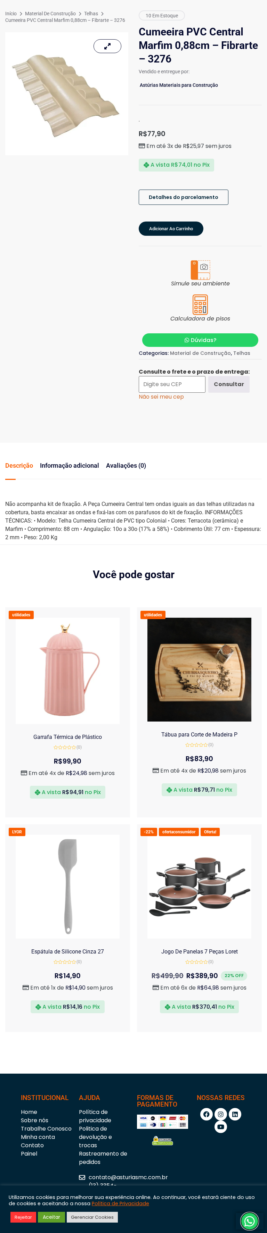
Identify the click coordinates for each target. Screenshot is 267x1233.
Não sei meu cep (161, 397)
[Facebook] (206, 1114)
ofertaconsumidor (178, 832)
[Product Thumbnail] (107, 46)
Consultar (229, 384)
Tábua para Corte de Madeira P (199, 734)
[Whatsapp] (249, 1221)
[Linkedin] (235, 1114)
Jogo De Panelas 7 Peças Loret (199, 951)
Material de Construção (50, 13)
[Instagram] (221, 1114)
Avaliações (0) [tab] (126, 465)
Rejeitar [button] (23, 1217)
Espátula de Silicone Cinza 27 (67, 951)
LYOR (17, 832)
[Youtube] (221, 1126)
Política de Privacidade (120, 1203)
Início (11, 13)
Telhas (91, 13)
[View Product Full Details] (68, 722)
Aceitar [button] (51, 1217)
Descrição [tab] (19, 465)
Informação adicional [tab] (69, 465)
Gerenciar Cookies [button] (92, 1217)
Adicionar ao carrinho (171, 228)
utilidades (21, 615)
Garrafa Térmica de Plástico (67, 737)
